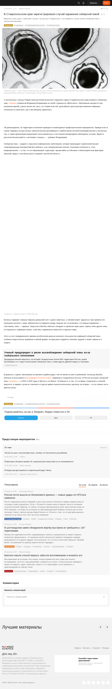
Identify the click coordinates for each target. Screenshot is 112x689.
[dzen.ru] (98, 683)
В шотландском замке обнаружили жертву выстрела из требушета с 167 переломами (44, 529)
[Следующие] (107, 627)
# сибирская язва (53, 25)
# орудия (27, 546)
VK (91, 418)
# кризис (58, 519)
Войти (106, 3)
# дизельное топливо (45, 519)
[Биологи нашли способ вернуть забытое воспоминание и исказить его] (98, 563)
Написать (93, 3)
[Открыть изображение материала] (56, 58)
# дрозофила (33, 571)
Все (37, 439)
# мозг (42, 571)
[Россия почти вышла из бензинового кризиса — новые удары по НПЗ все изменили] (98, 503)
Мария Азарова (24, 8)
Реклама (105, 648)
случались (13, 381)
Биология (8, 571)
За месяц (104, 485)
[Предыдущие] (100, 627)
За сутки (82, 485)
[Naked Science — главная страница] (13, 3)
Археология (9, 546)
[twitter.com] (84, 683)
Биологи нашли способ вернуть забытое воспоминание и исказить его (43, 555)
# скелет (47, 546)
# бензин (26, 519)
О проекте (96, 648)
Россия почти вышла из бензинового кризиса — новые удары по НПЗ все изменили (45, 496)
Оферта (77, 648)
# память (50, 571)
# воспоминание (20, 571)
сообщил (12, 103)
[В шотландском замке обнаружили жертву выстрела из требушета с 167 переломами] (98, 536)
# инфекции (18, 25)
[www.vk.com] (89, 683)
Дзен (56, 418)
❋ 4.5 (103, 14)
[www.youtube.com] (93, 683)
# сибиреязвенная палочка (35, 25)
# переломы (37, 546)
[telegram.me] (103, 683)
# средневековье (58, 546)
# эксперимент (61, 571)
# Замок (19, 546)
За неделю (92, 485)
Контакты (86, 648)
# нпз (65, 519)
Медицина (8, 25)
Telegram (21, 418)
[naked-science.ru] (108, 683)
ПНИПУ (22, 457)
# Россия (73, 519)
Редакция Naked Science (28, 474)
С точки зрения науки (13, 519)
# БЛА (34, 519)
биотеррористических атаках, (39, 378)
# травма (69, 546)
